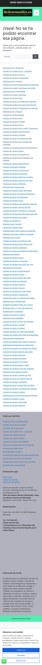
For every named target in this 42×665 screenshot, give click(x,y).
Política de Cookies (10, 480)
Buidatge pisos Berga (11, 254)
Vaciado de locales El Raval (13, 275)
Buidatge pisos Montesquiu (13, 338)
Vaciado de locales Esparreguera (16, 164)
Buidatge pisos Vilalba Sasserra (15, 372)
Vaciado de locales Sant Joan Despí (17, 291)
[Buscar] (35, 56)
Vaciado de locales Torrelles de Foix (17, 375)
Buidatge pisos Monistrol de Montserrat (18, 345)
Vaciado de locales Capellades (15, 248)
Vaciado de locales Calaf (12, 118)
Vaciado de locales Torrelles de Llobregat (19, 211)
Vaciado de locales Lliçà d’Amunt (16, 170)
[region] (21, 647)
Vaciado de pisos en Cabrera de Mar (17, 139)
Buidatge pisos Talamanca (13, 68)
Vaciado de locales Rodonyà (14, 435)
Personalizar (21, 655)
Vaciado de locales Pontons (14, 75)
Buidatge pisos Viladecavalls (14, 301)
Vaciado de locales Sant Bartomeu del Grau (20, 214)
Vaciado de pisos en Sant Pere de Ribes (18, 385)
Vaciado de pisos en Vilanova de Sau (17, 379)
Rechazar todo (21, 661)
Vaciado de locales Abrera (13, 258)
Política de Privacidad (11, 482)
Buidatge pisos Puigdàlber (13, 318)
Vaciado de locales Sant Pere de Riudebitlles (20, 335)
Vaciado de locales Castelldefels (16, 78)
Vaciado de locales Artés (13, 98)
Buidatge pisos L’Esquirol (12, 112)
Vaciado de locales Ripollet (13, 115)
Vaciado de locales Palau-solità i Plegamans (20, 128)
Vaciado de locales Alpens (13, 151)
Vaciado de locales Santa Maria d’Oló (17, 244)
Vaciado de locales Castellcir (14, 135)
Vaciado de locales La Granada (15, 261)
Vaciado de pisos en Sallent (14, 328)
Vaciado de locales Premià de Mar (16, 132)
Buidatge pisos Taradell (12, 224)
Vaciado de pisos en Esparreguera (16, 271)
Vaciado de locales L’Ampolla (14, 425)
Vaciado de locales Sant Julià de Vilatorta (19, 342)
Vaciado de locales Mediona (14, 406)
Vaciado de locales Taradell (14, 325)
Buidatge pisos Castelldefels (14, 91)
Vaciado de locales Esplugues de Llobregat (20, 204)
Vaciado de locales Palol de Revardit (17, 458)
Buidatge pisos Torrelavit (12, 81)
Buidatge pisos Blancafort (13, 448)
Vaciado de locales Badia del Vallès (17, 278)
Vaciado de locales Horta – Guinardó (17, 71)
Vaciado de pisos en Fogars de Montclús (19, 194)
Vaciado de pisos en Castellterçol (16, 155)
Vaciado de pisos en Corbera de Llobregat (19, 102)
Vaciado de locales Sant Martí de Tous (18, 264)
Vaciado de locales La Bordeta (15, 382)
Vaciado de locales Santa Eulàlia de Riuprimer (21, 85)
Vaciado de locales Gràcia (13, 201)
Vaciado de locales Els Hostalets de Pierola (20, 348)
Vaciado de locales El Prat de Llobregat (18, 369)
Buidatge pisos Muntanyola (13, 187)
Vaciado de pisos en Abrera (14, 315)
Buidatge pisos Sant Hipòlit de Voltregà (18, 234)
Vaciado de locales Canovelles (15, 217)
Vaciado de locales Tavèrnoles (15, 402)
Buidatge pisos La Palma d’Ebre (15, 421)
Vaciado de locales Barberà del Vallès (18, 352)
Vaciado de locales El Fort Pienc (15, 362)
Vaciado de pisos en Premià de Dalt (17, 241)
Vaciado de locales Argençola (14, 95)
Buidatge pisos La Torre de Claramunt (18, 308)
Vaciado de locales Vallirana (14, 285)
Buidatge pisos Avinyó (11, 238)
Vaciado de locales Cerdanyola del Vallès (19, 88)
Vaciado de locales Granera (14, 288)
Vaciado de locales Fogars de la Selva (18, 305)
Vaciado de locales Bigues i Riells (16, 365)
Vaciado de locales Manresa (14, 355)
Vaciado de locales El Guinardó (15, 174)
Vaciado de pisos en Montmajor (15, 197)
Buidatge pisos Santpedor (13, 311)
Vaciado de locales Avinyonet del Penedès (19, 105)
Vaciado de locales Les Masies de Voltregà (20, 389)
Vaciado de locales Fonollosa (14, 167)
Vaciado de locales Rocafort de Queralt (18, 445)
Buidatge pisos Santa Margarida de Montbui (20, 395)
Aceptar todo (21, 650)
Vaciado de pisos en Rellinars (14, 184)
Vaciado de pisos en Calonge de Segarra (19, 298)
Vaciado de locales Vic (12, 221)
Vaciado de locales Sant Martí (14, 359)
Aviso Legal (7, 477)
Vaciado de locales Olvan (13, 228)
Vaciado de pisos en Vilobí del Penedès (18, 332)
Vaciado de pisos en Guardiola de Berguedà (20, 251)
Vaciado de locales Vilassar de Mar (17, 207)
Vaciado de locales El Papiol (14, 122)
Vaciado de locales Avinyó (13, 125)
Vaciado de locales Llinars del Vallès (17, 191)
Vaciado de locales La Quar (14, 399)
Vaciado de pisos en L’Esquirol (15, 281)
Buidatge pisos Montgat (12, 268)
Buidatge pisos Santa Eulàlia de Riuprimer (19, 231)
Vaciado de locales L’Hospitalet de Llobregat (20, 108)
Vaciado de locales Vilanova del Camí (17, 180)
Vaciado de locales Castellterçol (15, 295)
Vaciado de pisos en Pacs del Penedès (18, 322)
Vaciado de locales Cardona (14, 392)
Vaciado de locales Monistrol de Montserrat (20, 148)
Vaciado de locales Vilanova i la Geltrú (18, 177)
